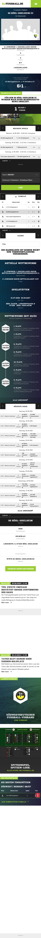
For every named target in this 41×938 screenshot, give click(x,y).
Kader (20, 235)
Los (20, 187)
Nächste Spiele (20, 128)
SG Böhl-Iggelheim (20, 520)
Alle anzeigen (20, 400)
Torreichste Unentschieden (38, 406)
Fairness (2, 196)
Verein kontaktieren (20, 569)
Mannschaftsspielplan (2, 128)
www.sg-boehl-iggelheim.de (20, 559)
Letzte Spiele (38, 128)
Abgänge (3, 235)
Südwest (24, 10)
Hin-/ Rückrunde (38, 196)
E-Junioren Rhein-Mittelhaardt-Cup (20, 279)
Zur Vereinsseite (20, 16)
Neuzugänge (38, 235)
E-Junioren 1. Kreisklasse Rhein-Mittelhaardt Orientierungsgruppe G (20, 47)
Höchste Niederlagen (2, 406)
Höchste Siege (20, 406)
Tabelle (22, 196)
